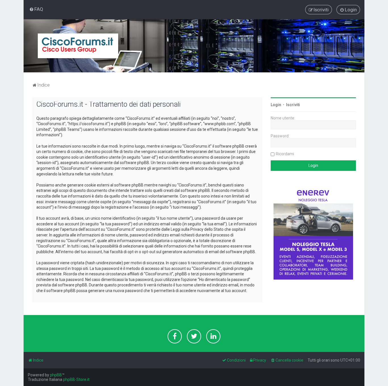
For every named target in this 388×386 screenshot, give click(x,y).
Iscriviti (293, 104)
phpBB (56, 375)
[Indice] (78, 45)
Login (276, 104)
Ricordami (285, 154)
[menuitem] (36, 9)
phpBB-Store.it (76, 379)
